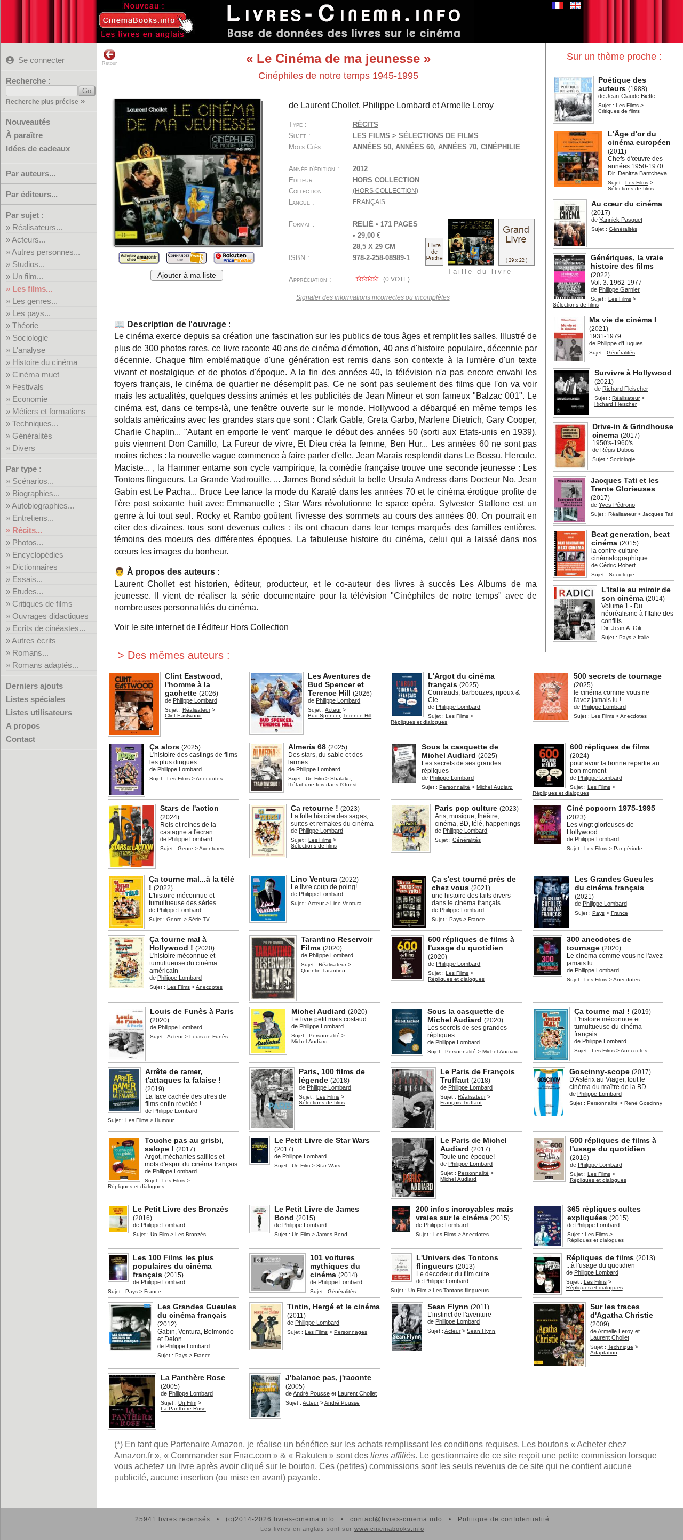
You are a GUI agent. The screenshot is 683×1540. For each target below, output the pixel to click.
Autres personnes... (46, 251)
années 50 (372, 147)
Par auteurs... (30, 173)
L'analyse (28, 349)
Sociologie (30, 337)
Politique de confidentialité (504, 1519)
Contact (20, 739)
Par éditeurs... (32, 194)
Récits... (27, 530)
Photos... (27, 542)
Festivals (28, 386)
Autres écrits (34, 640)
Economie (29, 399)
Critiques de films (42, 603)
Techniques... (35, 423)
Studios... (28, 264)
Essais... (27, 579)
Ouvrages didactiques (50, 615)
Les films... (32, 288)
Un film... (27, 276)
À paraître (24, 135)
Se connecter (41, 59)
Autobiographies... (43, 505)
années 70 (457, 147)
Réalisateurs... (37, 227)
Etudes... (27, 591)
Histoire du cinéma (44, 362)
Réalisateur (626, 398)
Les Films (627, 105)
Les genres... (35, 300)
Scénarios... (33, 481)
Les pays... (31, 313)
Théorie (25, 325)
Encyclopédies (37, 554)
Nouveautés (28, 121)
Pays (625, 637)
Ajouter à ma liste (186, 275)
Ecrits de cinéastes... (48, 628)
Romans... (30, 652)
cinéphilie (500, 147)
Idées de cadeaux (38, 148)
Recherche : (28, 80)
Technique (620, 1347)
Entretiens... (33, 517)
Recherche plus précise (42, 102)
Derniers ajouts (34, 685)
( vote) (396, 279)
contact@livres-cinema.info (396, 1519)
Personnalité (454, 787)
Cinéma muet (35, 374)
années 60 (414, 147)
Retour (109, 63)
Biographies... (36, 493)
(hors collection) (385, 191)
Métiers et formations (49, 411)
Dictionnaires (35, 566)
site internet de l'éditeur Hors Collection (214, 627)
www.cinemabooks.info (389, 1529)
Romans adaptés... (45, 665)
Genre (185, 848)
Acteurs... (28, 239)
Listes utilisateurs (39, 712)
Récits (365, 124)
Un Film (315, 778)
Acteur (333, 710)
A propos (23, 725)
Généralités (32, 435)
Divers (23, 448)
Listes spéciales (35, 699)
